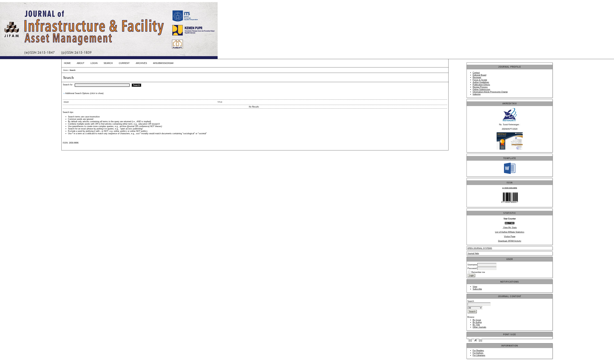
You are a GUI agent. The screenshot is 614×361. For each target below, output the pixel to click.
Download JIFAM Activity (509, 241)
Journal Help (473, 253)
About (80, 63)
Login (94, 63)
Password (472, 268)
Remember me (478, 272)
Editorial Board (479, 75)
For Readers (478, 350)
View (475, 286)
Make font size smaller (470, 340)
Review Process (480, 87)
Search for (67, 84)
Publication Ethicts (481, 84)
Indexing (476, 94)
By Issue (477, 320)
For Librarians (479, 355)
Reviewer (477, 77)
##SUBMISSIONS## (163, 63)
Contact (476, 72)
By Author (477, 322)
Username (472, 264)
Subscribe (477, 289)
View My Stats (510, 227)
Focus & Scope (480, 80)
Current (124, 63)
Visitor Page (509, 236)
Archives (141, 63)
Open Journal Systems (479, 248)
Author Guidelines (481, 82)
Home (67, 63)
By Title (476, 325)
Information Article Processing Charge (490, 92)
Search (108, 63)
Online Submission (481, 89)
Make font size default (475, 340)
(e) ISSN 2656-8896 (509, 188)
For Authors (478, 353)
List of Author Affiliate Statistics (509, 232)
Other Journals (479, 327)
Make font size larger (480, 340)
